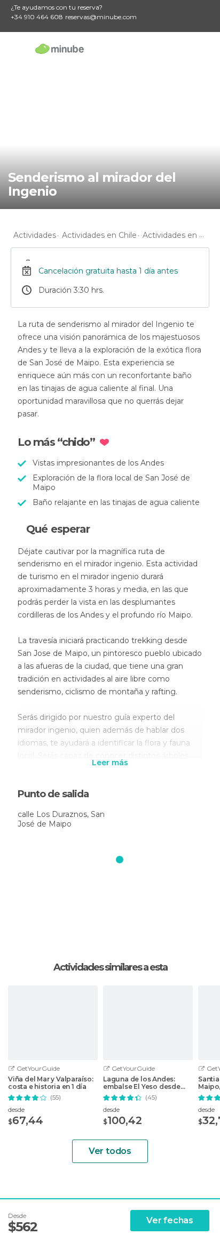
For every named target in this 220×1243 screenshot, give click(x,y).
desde (16, 1109)
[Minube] (59, 48)
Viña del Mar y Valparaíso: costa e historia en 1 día (50, 1083)
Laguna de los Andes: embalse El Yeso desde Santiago (141, 1083)
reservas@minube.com (101, 17)
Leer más (110, 763)
